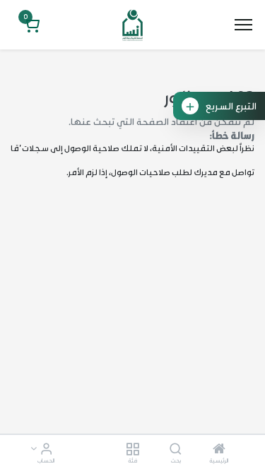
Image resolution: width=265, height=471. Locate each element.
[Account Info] (46, 449)
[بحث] (175, 449)
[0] (31, 26)
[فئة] (132, 449)
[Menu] (243, 25)
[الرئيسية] (219, 449)
